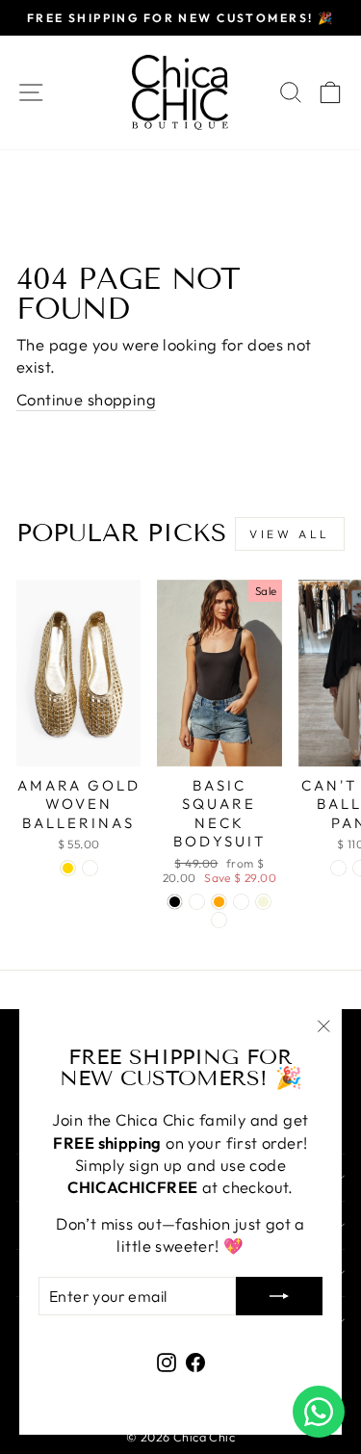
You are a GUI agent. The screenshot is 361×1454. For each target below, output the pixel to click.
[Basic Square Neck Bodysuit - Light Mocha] (219, 920)
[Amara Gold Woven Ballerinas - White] (90, 868)
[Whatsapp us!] (319, 1412)
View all (289, 534)
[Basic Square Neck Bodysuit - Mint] (241, 902)
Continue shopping (86, 399)
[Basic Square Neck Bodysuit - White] (197, 902)
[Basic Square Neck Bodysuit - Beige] (263, 902)
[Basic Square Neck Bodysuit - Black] (175, 902)
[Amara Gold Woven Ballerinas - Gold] (68, 868)
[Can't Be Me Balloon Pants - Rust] (338, 868)
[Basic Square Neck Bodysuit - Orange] (219, 902)
